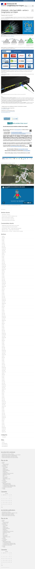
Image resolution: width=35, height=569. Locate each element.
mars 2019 (3, 363)
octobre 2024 (3, 267)
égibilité (16, 70)
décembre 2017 (4, 384)
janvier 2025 (3, 263)
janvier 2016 (3, 414)
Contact (3, 463)
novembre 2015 (4, 417)
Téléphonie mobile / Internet (6, 478)
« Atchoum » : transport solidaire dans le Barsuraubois (14, 228)
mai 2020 (3, 343)
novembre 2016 (4, 403)
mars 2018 (3, 380)
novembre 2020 (4, 334)
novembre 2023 (4, 283)
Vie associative (4, 480)
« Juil (2, 507)
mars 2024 (3, 277)
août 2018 (3, 373)
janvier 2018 (3, 383)
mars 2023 (3, 294)
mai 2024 (3, 274)
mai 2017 (3, 394)
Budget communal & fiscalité (6, 483)
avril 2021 (3, 327)
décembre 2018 (4, 367)
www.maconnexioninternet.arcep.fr (5, 112)
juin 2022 (3, 307)
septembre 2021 (4, 320)
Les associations (5, 481)
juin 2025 (3, 256)
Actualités (3, 462)
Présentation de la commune (6, 474)
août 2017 (3, 390)
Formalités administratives (6, 470)
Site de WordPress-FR (4, 446)
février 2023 (3, 296)
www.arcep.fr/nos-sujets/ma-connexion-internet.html (8, 111)
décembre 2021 (4, 316)
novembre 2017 (4, 386)
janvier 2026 (3, 246)
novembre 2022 (4, 300)
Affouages (4, 468)
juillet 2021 (3, 323)
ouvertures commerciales (11, 36)
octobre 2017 (3, 387)
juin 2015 (3, 420)
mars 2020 (3, 346)
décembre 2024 (4, 264)
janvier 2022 (3, 314)
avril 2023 (3, 293)
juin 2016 (3, 407)
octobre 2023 (3, 284)
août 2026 (3, 236)
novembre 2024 (4, 266)
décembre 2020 (4, 333)
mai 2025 (3, 257)
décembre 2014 (4, 427)
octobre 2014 (3, 430)
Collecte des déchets (5, 469)
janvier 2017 (3, 400)
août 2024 (3, 270)
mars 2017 (3, 397)
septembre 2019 (4, 354)
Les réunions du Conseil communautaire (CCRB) (9, 486)
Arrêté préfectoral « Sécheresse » (6, 214)
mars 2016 (3, 411)
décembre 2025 (4, 247)
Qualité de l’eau (5, 533)
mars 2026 (3, 243)
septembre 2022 (4, 303)
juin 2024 (3, 273)
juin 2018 (3, 376)
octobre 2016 (3, 404)
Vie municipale (4, 482)
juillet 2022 (3, 306)
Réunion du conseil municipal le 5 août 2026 (7, 217)
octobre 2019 (3, 353)
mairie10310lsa (4, 228)
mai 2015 (3, 421)
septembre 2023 (4, 286)
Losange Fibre (12, 35)
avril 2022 (3, 310)
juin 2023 (3, 290)
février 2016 (3, 413)
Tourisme (4, 479)
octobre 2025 (3, 250)
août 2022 (3, 304)
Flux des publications (4, 443)
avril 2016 (3, 410)
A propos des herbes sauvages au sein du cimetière (8, 220)
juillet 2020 (3, 340)
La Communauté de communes (7, 484)
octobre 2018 (3, 370)
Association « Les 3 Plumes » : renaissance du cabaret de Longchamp (14, 231)
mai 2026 (3, 240)
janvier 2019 (3, 366)
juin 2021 (3, 324)
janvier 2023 (3, 297)
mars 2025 (3, 260)
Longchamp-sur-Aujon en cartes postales (8, 473)
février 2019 (3, 364)
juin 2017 (3, 393)
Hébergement (4, 471)
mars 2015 (3, 424)
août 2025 (3, 253)
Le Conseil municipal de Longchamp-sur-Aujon (9, 485)
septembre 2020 (4, 337)
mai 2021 (3, 326)
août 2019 (3, 356)
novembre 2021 (4, 317)
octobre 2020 (3, 336)
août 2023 (3, 287)
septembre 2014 (4, 431)
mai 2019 (3, 360)
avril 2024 (3, 276)
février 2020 (3, 347)
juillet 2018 (3, 374)
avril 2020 (3, 344)
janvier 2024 (3, 280)
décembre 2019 (4, 350)
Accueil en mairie (5, 467)
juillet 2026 (3, 237)
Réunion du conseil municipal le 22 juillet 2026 (8, 456)
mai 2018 (3, 377)
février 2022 (3, 313)
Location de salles (5, 472)
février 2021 (3, 330)
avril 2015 (3, 423)
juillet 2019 (3, 357)
